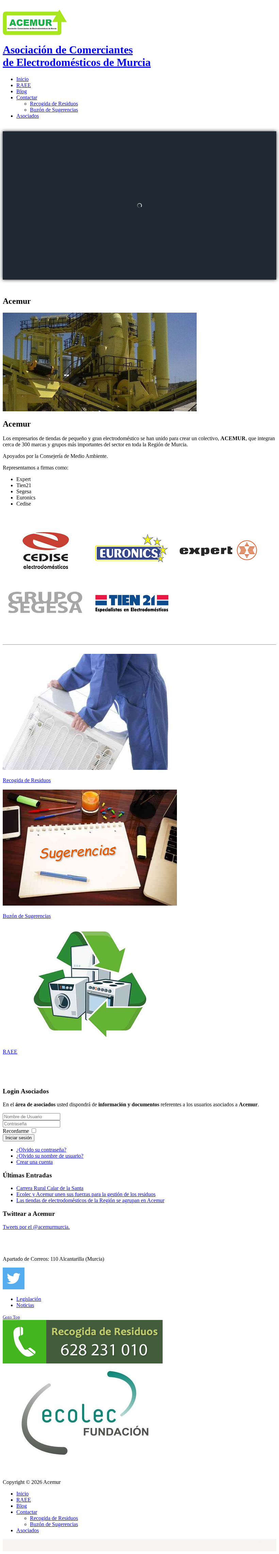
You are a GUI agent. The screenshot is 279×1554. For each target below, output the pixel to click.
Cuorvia (31, 1542)
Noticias (25, 1305)
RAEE (10, 1052)
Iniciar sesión (18, 1137)
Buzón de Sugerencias (27, 916)
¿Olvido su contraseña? (41, 1150)
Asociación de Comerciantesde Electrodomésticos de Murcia (77, 56)
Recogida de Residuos (27, 780)
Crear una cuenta (34, 1162)
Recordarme (16, 1131)
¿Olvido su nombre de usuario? (49, 1156)
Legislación (28, 1299)
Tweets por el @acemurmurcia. (36, 1227)
